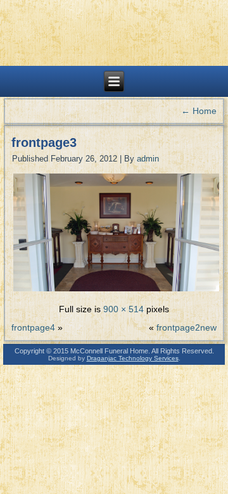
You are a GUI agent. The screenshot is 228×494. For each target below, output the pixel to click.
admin (148, 158)
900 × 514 (123, 309)
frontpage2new (186, 327)
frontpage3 (44, 142)
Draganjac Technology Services (133, 358)
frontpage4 (33, 327)
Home (199, 111)
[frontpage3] (116, 290)
